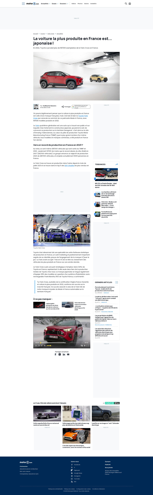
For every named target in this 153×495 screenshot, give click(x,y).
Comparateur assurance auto (29, 474)
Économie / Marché (107, 311)
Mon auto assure (25, 471)
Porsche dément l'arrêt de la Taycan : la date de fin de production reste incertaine (104, 289)
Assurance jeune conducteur (29, 469)
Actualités (44, 4)
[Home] (32, 3)
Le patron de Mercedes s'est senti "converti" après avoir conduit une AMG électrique (106, 298)
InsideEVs (93, 3)
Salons (86, 3)
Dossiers (63, 4)
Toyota (42, 33)
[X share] (60, 354)
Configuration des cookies (83, 489)
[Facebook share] (55, 354)
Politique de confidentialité (55, 489)
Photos (80, 3)
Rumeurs (106, 292)
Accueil (35, 33)
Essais (54, 4)
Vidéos (74, 3)
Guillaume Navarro (49, 106)
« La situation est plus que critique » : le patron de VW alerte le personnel (106, 308)
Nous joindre (109, 467)
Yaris (37, 126)
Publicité (107, 464)
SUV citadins (69, 166)
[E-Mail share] (68, 354)
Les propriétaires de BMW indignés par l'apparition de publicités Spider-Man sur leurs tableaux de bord (105, 318)
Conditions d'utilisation (98, 489)
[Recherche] (126, 4)
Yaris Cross (50, 33)
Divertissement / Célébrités (103, 325)
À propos (107, 461)
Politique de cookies (69, 489)
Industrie (104, 302)
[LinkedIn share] (64, 354)
